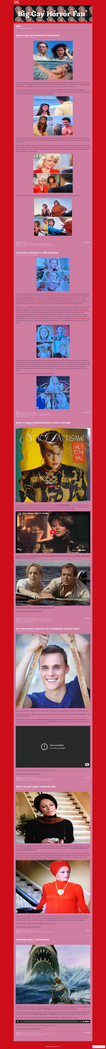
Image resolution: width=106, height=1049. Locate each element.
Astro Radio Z (23, 1033)
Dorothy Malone (43, 243)
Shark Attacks (19, 246)
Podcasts (37, 1032)
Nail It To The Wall (36, 621)
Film (29, 618)
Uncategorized (41, 618)
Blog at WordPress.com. (50, 1046)
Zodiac (26, 416)
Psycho (45, 415)
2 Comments (87, 618)
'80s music (22, 619)
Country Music (39, 413)
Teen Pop (33, 622)
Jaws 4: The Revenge (46, 1033)
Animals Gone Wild (29, 619)
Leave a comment (86, 242)
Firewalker (36, 1033)
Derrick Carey (30, 1033)
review (51, 245)
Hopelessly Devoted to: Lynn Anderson (37, 253)
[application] (53, 1021)
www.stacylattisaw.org (29, 558)
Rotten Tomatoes (33, 1035)
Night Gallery (40, 931)
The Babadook (31, 780)
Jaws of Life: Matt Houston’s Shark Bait (38, 35)
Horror (32, 618)
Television (30, 242)
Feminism (36, 619)
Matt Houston (37, 245)
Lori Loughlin (30, 245)
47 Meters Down (23, 413)
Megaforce (25, 1035)
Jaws (49, 243)
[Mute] (83, 1021)
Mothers (25, 621)
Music (29, 412)
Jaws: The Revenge (46, 619)
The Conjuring (38, 780)
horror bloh (30, 415)
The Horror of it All (47, 780)
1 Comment (87, 777)
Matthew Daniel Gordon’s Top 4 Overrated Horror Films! (48, 629)
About (16, 2)
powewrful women (46, 621)
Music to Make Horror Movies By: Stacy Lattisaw (43, 423)
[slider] (87, 1021)
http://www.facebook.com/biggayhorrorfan (28, 774)
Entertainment (24, 242)
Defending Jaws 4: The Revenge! (32, 940)
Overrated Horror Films (21, 780)
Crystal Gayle (46, 413)
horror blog (23, 415)
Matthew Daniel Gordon (47, 778)
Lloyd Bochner (23, 245)
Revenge (18, 622)
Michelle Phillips (45, 245)
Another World (31, 413)
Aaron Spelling (26, 243)
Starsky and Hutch (20, 416)
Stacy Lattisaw (27, 622)
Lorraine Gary (19, 621)
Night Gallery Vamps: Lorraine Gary (36, 787)
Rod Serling (47, 931)
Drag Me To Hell (34, 778)
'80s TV (21, 243)
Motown (30, 621)
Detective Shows (35, 243)
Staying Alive (41, 1035)
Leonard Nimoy (25, 931)
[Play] (18, 1021)
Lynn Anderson (40, 415)
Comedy (28, 778)
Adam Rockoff (23, 778)
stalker (49, 415)
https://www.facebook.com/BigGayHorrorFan (29, 611)
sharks (24, 246)
